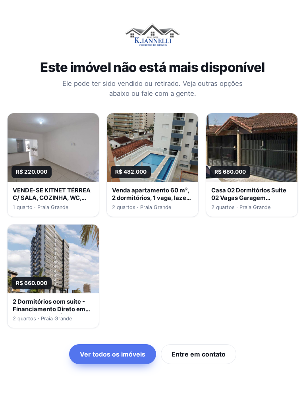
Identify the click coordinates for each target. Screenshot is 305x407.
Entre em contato (199, 354)
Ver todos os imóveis (112, 354)
